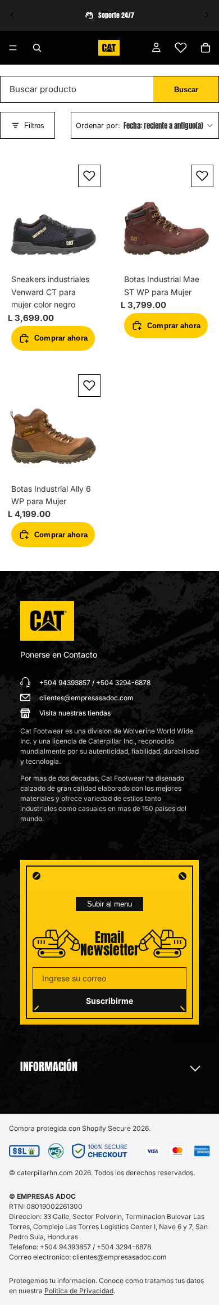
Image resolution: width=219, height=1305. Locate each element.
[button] (145, 126)
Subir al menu (109, 904)
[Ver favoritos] (180, 47)
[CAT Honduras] (47, 621)
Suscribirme (109, 1000)
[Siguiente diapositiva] (206, 15)
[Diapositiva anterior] (12, 15)
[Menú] (13, 48)
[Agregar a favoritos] (89, 176)
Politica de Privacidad (78, 1290)
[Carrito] (205, 47)
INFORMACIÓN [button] (48, 1067)
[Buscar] (37, 47)
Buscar (186, 89)
